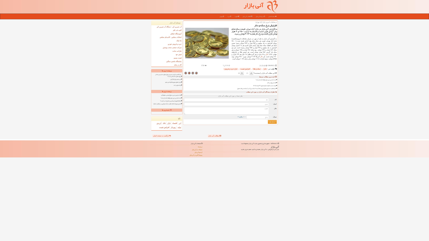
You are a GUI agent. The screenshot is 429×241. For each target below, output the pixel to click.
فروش (221, 16)
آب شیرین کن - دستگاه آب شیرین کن (169, 27)
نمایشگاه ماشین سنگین (174, 61)
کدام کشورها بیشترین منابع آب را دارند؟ (170, 101)
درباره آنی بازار (260, 16)
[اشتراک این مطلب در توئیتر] (189, 73)
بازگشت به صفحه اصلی (161, 136)
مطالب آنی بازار (247, 16)
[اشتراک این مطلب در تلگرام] (196, 73)
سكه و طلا (256, 69)
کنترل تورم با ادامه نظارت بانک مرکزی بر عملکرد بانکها (167, 104)
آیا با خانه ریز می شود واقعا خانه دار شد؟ (266, 80)
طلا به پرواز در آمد (271, 82)
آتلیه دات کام (177, 30)
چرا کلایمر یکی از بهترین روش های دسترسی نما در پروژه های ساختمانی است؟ (168, 75)
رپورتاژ (173, 127)
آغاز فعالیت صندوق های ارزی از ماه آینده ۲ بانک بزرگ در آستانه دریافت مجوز (256, 88)
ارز (180, 123)
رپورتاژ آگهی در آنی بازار (196, 155)
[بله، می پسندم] (251, 73)
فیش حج (179, 54)
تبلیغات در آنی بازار (197, 149)
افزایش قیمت (245, 69)
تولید (236, 16)
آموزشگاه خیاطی (176, 34)
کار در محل (178, 65)
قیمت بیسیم (178, 58)
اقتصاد (174, 123)
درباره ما (200, 147)
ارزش (159, 123)
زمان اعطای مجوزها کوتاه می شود (173, 82)
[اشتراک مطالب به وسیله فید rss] (185, 73)
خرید (228, 16)
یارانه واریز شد (177, 85)
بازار (169, 123)
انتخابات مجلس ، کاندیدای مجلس (171, 37)
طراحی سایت (177, 51)
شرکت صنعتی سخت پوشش (172, 47)
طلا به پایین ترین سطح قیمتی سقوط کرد (171, 95)
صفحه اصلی (271, 16)
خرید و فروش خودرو (175, 44)
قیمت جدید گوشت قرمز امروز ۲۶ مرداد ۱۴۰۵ (264, 85)
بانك (164, 123)
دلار (267, 54)
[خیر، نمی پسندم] (242, 73)
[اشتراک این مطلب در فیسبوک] (192, 73)
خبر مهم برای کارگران (175, 79)
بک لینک (179, 41)
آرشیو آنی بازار (198, 152)
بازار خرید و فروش (231, 69)
